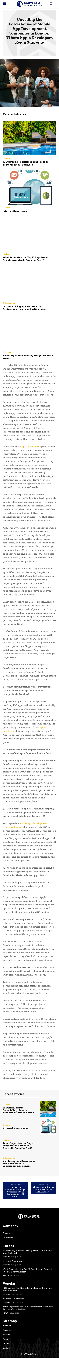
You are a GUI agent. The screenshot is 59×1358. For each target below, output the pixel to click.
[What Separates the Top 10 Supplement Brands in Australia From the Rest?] (29, 234)
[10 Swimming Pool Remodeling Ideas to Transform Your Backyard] (29, 138)
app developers (30, 446)
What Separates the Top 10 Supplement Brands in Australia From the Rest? (26, 259)
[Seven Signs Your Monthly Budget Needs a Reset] (29, 332)
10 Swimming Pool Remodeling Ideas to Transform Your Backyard (26, 163)
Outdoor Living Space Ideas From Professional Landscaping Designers (25, 308)
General (6, 158)
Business (7, 352)
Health (6, 254)
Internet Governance (15, 211)
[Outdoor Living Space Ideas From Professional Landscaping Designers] (29, 283)
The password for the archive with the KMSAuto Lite (43, 1189)
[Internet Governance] (29, 187)
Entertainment (9, 303)
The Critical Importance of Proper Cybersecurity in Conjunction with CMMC (15, 1192)
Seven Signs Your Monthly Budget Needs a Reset (28, 357)
